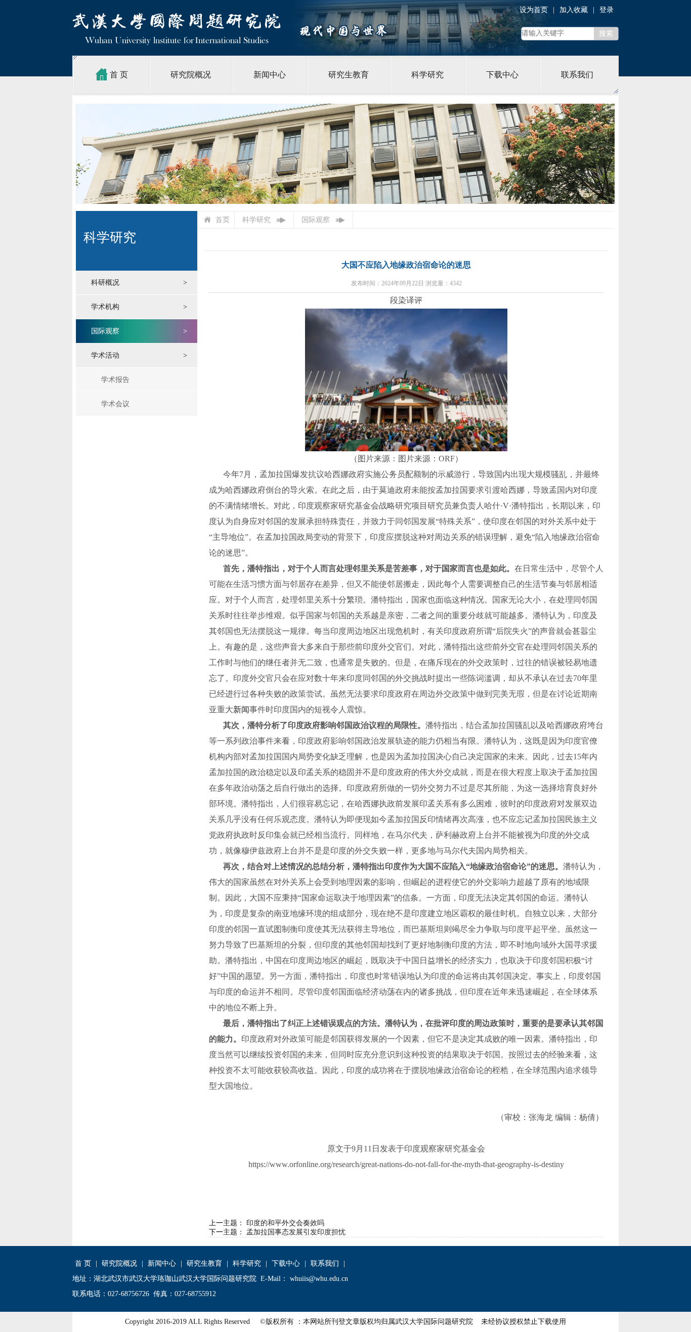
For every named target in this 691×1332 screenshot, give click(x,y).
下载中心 (502, 74)
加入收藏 (573, 10)
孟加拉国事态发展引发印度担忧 (296, 1232)
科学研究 (427, 74)
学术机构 (105, 307)
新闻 (241, 709)
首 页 (119, 74)
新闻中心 (269, 74)
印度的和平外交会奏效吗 (285, 1223)
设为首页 (534, 10)
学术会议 (115, 404)
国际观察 (105, 331)
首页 (222, 220)
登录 (606, 10)
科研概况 (105, 282)
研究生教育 (348, 74)
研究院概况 (190, 74)
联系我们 (577, 74)
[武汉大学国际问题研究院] (176, 20)
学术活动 (105, 355)
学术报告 (115, 379)
